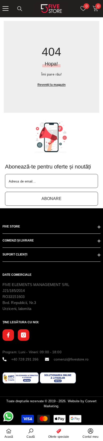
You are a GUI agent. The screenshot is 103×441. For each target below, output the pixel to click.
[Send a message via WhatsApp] (8, 416)
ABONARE (52, 198)
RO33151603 (13, 296)
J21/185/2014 (13, 290)
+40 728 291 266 (25, 359)
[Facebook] (8, 335)
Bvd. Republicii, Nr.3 (19, 302)
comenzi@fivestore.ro (71, 359)
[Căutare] (20, 9)
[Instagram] (23, 335)
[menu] (5, 9)
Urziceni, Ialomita (16, 308)
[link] (51, 136)
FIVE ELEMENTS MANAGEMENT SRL (35, 284)
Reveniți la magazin (52, 84)
